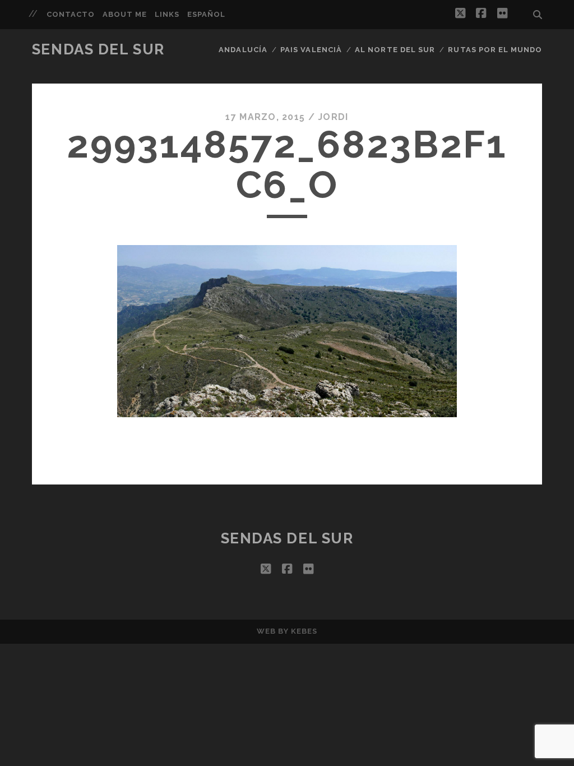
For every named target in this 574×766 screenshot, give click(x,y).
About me (125, 14)
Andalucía (243, 49)
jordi (333, 117)
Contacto (71, 14)
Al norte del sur (395, 49)
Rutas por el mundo (495, 49)
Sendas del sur (98, 49)
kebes (304, 631)
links (167, 14)
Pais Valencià (311, 49)
